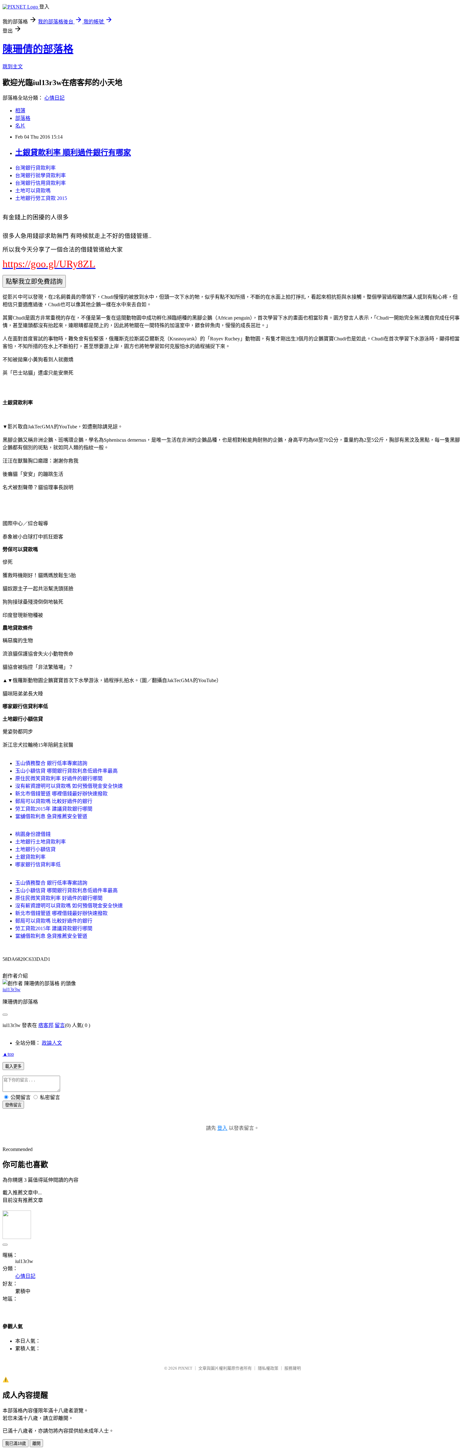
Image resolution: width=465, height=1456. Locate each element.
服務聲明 (292, 1368)
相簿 (20, 110)
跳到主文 (13, 66)
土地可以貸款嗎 (33, 190)
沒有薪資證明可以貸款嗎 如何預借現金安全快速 (69, 786)
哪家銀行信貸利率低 (38, 864)
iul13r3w (12, 989)
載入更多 (13, 1066)
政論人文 (52, 1043)
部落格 (22, 118)
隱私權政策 (268, 1368)
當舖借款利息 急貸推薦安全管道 (51, 816)
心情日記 (54, 98)
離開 (36, 1443)
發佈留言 (13, 1105)
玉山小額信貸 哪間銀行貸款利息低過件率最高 (66, 771)
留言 (60, 1025)
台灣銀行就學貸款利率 (40, 175)
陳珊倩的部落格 (38, 49)
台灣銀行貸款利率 (35, 168)
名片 (20, 125)
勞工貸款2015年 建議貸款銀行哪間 (53, 809)
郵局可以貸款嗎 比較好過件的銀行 (53, 801)
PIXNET (185, 1368)
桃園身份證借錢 (33, 834)
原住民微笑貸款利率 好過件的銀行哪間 (58, 778)
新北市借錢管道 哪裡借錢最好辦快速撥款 (61, 793)
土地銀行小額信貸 (35, 849)
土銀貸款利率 (30, 857)
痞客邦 (45, 1025)
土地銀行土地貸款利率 (40, 841)
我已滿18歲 (15, 1443)
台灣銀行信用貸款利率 (40, 183)
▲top (8, 1054)
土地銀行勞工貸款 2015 (41, 198)
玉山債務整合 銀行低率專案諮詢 (51, 763)
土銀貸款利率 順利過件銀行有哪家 (73, 152)
